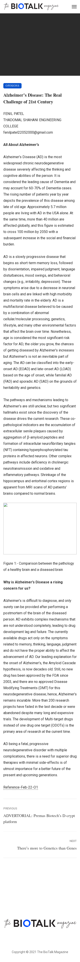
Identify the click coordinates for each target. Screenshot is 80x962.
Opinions (12, 85)
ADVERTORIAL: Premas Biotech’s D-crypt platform (39, 818)
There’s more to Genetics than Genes (47, 848)
